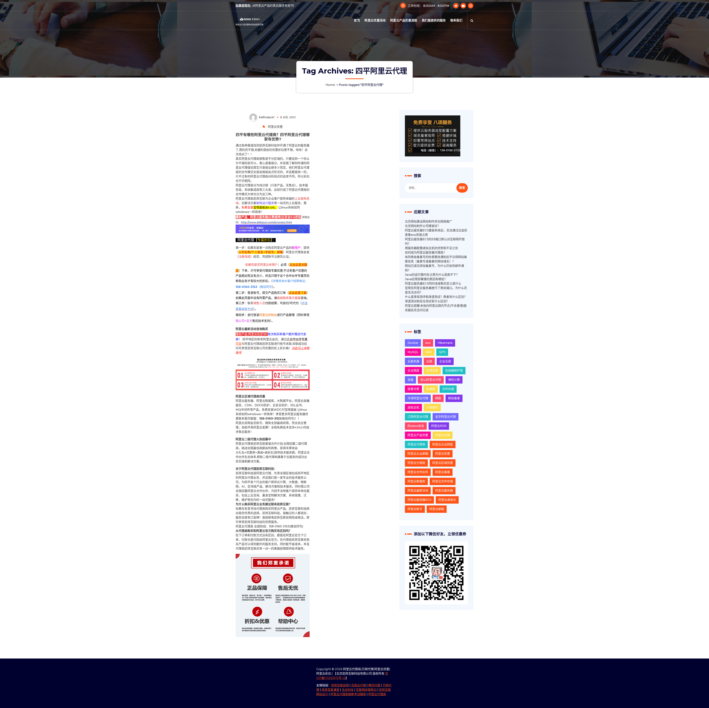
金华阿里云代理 (445, 416)
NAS (428, 352)
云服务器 (413, 361)
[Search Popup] (471, 20)
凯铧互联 (432, 370)
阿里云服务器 (444, 490)
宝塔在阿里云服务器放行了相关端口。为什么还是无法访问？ (436, 290)
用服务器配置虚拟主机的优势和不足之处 (431, 248)
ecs (428, 343)
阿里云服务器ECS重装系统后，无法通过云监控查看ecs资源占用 (436, 233)
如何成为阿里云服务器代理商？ (425, 252)
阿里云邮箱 (436, 509)
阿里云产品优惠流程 (403, 20)
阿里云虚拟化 (447, 500)
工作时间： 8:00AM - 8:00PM (428, 6)
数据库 (430, 389)
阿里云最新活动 (417, 490)
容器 (410, 380)
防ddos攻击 (415, 426)
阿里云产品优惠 (417, 435)
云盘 (429, 361)
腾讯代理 (374, 685)
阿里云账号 (414, 509)
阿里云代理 (442, 435)
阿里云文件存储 (442, 481)
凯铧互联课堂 (330, 690)
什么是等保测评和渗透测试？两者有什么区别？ (436, 297)
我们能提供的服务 (434, 20)
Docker (412, 343)
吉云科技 (348, 690)
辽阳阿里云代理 (417, 416)
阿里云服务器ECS (419, 500)
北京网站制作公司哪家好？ (422, 226)
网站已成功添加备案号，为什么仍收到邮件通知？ (434, 268)
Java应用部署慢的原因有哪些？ (426, 279)
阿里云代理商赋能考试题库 (348, 694)
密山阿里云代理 (430, 380)
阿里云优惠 (275, 127)
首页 (357, 20)
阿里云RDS (438, 426)
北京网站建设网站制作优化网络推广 (428, 221)
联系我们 (456, 20)
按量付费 (413, 389)
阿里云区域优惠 (442, 463)
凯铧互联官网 (340, 685)
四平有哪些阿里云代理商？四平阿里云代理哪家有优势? (273, 137)
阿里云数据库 (416, 481)
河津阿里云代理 (417, 398)
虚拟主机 (413, 407)
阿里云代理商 (416, 444)
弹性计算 (454, 380)
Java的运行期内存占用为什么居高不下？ (432, 274)
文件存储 (448, 389)
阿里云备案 (442, 472)
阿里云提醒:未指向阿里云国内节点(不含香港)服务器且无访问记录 (436, 308)
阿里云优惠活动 (375, 20)
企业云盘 (445, 361)
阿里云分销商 (416, 463)
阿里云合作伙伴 (417, 472)
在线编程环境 (454, 370)
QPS (442, 352)
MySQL (412, 352)
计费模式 (432, 407)
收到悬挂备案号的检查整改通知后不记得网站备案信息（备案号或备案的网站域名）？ (436, 259)
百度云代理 (358, 685)
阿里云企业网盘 (442, 444)
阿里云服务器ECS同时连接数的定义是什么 (433, 283)
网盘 (438, 398)
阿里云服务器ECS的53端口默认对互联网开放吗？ (435, 241)
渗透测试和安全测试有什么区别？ (427, 301)
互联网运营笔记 (366, 690)
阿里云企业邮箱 (417, 453)
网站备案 (454, 398)
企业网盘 (413, 370)
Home (330, 85)
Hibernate (445, 343)
